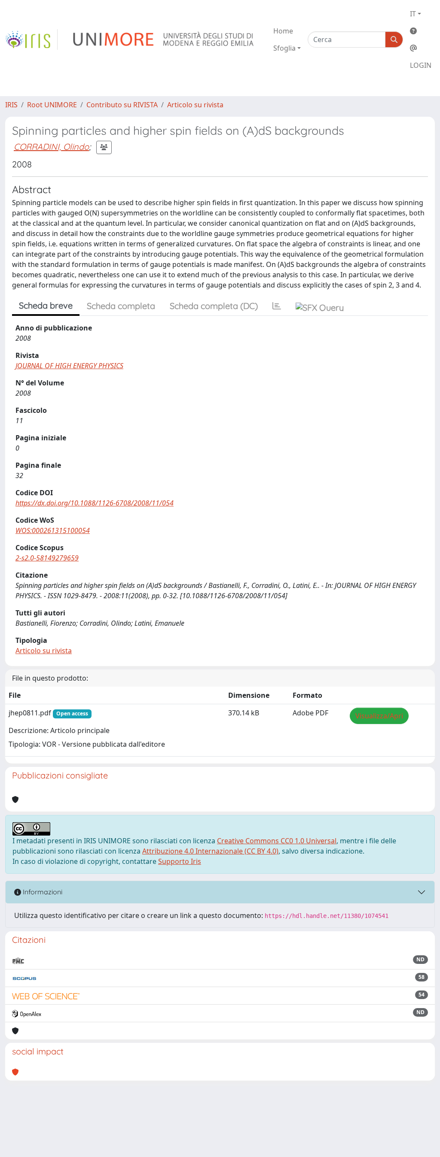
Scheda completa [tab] (121, 305)
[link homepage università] (163, 39)
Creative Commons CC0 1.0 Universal (276, 840)
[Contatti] (420, 48)
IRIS (11, 104)
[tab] (276, 306)
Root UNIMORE (52, 104)
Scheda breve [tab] (46, 305)
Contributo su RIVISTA (122, 104)
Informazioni (41, 891)
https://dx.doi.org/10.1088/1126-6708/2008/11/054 (94, 503)
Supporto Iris (179, 861)
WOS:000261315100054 (52, 530)
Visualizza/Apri (379, 716)
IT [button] (413, 13)
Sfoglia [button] (284, 48)
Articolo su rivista (195, 104)
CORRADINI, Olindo (51, 146)
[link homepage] (31, 39)
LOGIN (420, 65)
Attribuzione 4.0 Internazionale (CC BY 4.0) (210, 851)
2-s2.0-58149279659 (47, 558)
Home (283, 31)
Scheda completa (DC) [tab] (214, 305)
